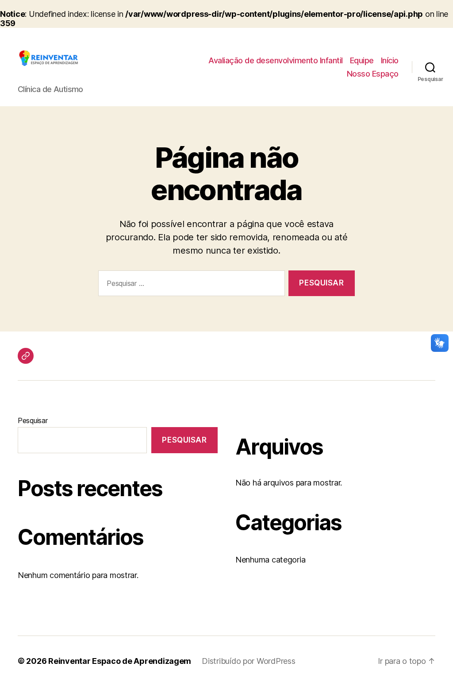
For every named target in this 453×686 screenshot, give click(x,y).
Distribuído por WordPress (248, 661)
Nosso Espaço (373, 73)
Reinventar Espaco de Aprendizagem (119, 661)
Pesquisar (33, 420)
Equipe (362, 60)
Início (390, 60)
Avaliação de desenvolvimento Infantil (275, 60)
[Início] (26, 356)
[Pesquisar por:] (190, 285)
